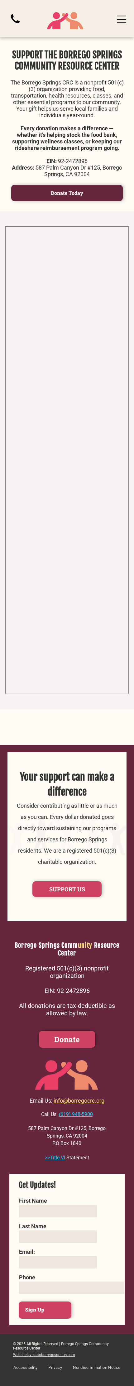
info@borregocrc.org (79, 1100)
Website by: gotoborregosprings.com (44, 1355)
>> (47, 1158)
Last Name (32, 1226)
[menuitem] (25, 1370)
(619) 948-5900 (76, 1114)
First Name (33, 1200)
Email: (27, 1252)
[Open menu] (121, 19)
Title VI (57, 1158)
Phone (27, 1277)
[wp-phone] (15, 24)
